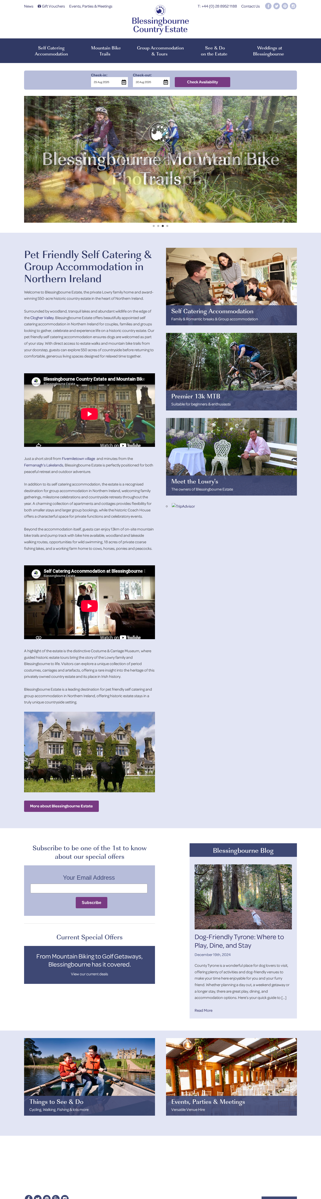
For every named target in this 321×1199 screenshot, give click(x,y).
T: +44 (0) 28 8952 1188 (217, 6)
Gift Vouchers (53, 6)
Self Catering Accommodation (51, 51)
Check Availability (202, 82)
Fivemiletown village (78, 458)
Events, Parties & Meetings (90, 6)
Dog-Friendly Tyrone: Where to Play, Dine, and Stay (239, 941)
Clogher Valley (42, 317)
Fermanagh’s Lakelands (43, 465)
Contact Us (250, 6)
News (28, 6)
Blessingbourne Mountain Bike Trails (160, 159)
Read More (203, 1010)
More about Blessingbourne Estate (61, 806)
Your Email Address (89, 877)
